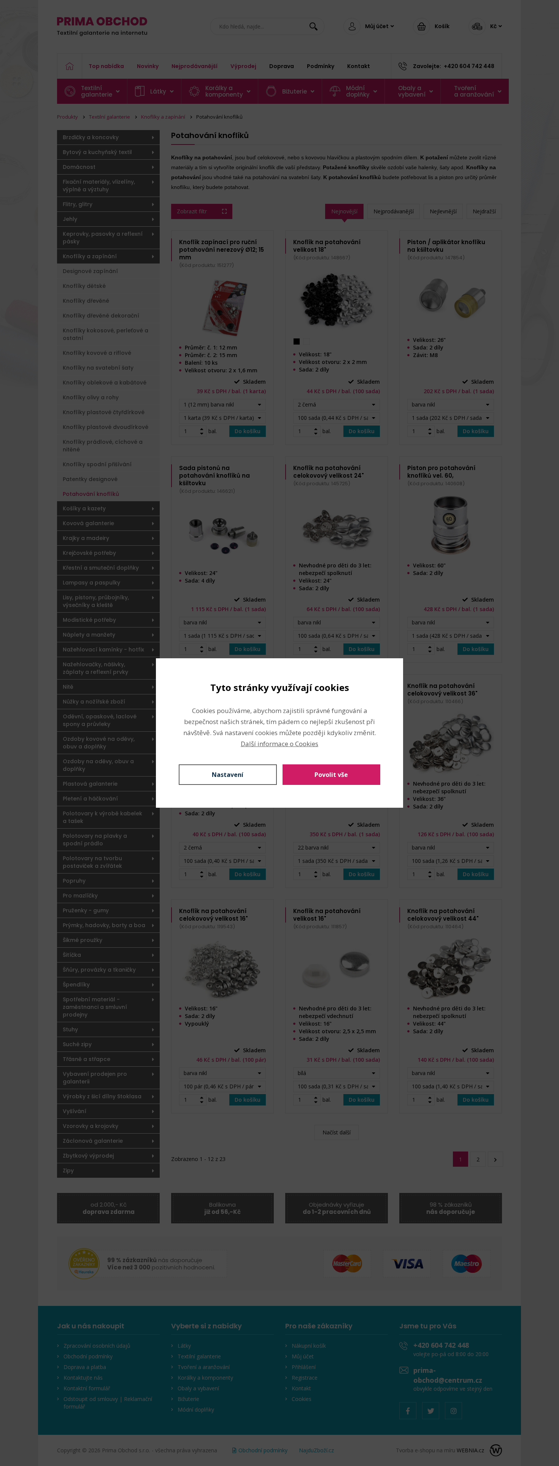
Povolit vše (331, 774)
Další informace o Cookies (279, 743)
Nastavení (227, 774)
